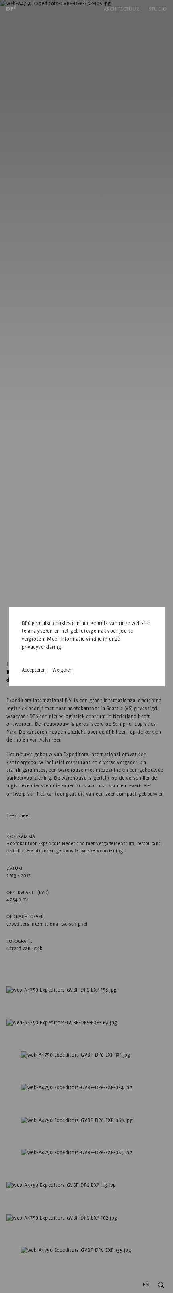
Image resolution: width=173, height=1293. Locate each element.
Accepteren (34, 670)
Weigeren (62, 670)
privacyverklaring (42, 647)
